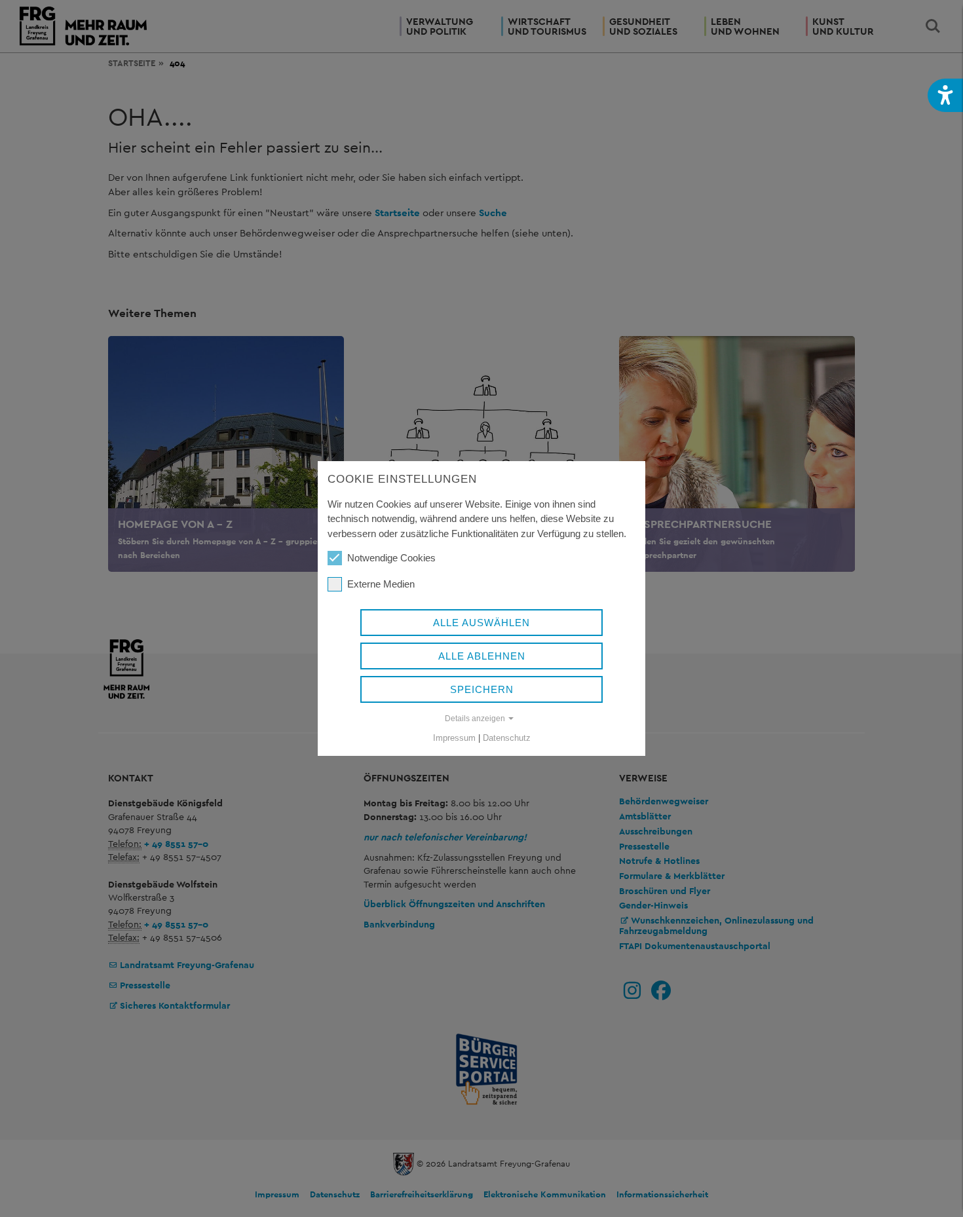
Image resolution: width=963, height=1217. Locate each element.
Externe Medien (381, 584)
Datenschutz (507, 738)
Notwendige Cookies (391, 557)
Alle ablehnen (481, 656)
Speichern (482, 689)
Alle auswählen (481, 622)
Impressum (454, 738)
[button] (945, 95)
